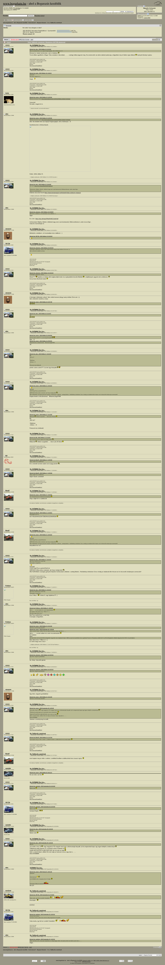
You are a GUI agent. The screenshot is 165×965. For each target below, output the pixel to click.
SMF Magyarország (86, 961)
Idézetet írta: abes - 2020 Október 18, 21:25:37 (40, 313)
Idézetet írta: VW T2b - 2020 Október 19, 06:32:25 (41, 236)
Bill (6, 455)
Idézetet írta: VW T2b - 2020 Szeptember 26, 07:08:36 (42, 894)
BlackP (7, 490)
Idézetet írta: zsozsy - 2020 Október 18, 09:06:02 (41, 341)
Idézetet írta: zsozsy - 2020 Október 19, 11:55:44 (41, 97)
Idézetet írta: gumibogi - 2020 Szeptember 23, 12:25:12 (42, 914)
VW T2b (7, 243)
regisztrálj (26, 7)
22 (16, 39)
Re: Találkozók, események (38, 733)
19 (11, 39)
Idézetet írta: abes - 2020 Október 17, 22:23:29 (40, 353)
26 (23, 39)
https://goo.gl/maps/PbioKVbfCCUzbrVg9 (43, 186)
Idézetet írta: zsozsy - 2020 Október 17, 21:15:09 (41, 414)
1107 (32, 39)
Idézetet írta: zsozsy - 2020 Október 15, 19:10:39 (41, 626)
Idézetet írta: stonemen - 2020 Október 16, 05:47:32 (41, 655)
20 (13, 39)
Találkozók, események (56, 22)
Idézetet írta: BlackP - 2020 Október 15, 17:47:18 (41, 737)
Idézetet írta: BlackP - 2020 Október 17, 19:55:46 (41, 459)
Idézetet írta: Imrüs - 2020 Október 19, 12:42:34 (40, 73)
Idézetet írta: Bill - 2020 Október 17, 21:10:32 (40, 437)
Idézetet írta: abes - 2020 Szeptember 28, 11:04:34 (41, 829)
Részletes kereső (39, 15)
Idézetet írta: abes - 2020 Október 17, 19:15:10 (40, 559)
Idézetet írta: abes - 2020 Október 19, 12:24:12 (40, 49)
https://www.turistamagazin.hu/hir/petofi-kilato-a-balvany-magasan (56, 98)
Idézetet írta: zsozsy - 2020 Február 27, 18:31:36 (41, 871)
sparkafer (8, 768)
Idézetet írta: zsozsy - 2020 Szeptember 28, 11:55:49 (42, 629)
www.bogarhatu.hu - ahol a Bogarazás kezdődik (15, 22)
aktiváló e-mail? (16, 8)
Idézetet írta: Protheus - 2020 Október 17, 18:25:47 (41, 608)
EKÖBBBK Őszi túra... (36, 868)
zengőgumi (32, 904)
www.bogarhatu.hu (14, 3)
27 (25, 39)
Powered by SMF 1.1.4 (87, 960)
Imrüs (7, 93)
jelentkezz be (19, 7)
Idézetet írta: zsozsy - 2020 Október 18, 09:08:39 (41, 335)
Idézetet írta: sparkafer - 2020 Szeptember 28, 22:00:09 (42, 786)
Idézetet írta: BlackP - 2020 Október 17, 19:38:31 (41, 512)
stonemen (8, 228)
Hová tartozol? (32, 22)
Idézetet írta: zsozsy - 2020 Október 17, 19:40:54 (41, 494)
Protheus (8, 585)
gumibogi (8, 890)
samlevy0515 (147, 17)
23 (18, 39)
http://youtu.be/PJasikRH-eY (36, 65)
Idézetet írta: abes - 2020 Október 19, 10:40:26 (40, 184)
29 (28, 39)
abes (6, 114)
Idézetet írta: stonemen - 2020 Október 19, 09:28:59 (41, 211)
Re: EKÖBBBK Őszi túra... (37, 45)
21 (14, 39)
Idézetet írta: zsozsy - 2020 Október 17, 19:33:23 (41, 385)
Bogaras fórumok (41, 22)
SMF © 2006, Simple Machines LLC (101, 960)
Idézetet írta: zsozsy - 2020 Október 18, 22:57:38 (41, 301)
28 (27, 39)
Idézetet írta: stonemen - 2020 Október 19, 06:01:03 (41, 247)
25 (22, 39)
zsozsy (7, 45)
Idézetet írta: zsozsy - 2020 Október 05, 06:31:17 (41, 772)
